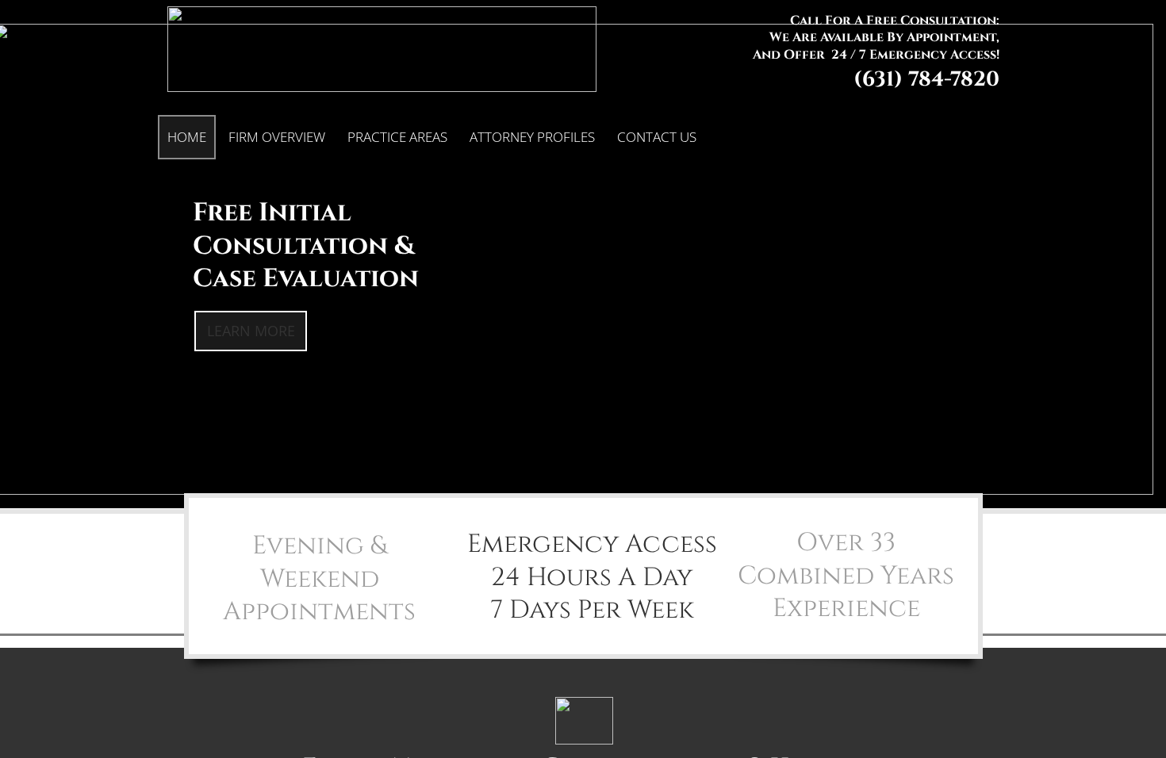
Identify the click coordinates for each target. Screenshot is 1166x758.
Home (186, 137)
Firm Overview (276, 137)
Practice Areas (397, 137)
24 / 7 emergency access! (915, 54)
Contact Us (656, 137)
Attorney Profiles (532, 137)
